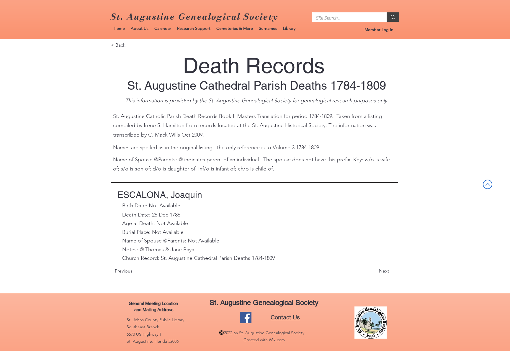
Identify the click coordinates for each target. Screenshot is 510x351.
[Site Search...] (393, 17)
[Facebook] (245, 317)
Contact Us (285, 317)
